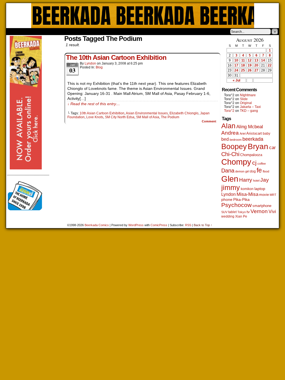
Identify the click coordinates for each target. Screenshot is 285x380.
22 (270, 65)
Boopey (234, 146)
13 (256, 60)
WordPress (136, 225)
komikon (247, 189)
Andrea (230, 133)
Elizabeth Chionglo (183, 113)
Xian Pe (241, 216)
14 (263, 60)
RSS (188, 225)
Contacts (68, 31)
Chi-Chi (230, 154)
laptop (259, 189)
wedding (227, 216)
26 (250, 70)
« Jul (236, 80)
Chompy (236, 161)
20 (256, 65)
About (30, 31)
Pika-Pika (241, 199)
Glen (229, 178)
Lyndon (90, 63)
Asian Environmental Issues (147, 113)
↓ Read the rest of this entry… (93, 104)
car (272, 147)
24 (236, 70)
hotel (256, 180)
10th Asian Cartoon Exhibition (102, 113)
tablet (232, 212)
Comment (209, 121)
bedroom (236, 139)
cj (254, 162)
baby (266, 133)
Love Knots (94, 117)
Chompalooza (251, 155)
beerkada (252, 139)
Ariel (242, 133)
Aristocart (254, 133)
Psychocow (236, 205)
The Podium (170, 117)
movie (264, 195)
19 (250, 65)
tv (248, 212)
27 (256, 70)
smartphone (261, 206)
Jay (264, 180)
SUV (224, 212)
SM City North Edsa (119, 117)
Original (246, 103)
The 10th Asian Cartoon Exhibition (116, 57)
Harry (245, 180)
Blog (99, 67)
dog (253, 171)
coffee (261, 163)
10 (236, 60)
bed (225, 139)
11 (243, 60)
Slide (244, 99)
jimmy (230, 187)
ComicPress (159, 225)
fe (259, 170)
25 (243, 70)
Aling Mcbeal (249, 126)
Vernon (259, 211)
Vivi (272, 211)
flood (266, 171)
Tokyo (241, 212)
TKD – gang (249, 111)
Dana (227, 170)
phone (226, 199)
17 (236, 65)
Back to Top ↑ (203, 225)
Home (14, 31)
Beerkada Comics (142, 15)
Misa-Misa (247, 194)
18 (243, 65)
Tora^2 (229, 111)
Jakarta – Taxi (250, 107)
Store (47, 31)
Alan (228, 126)
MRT (273, 194)
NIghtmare (248, 95)
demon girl (242, 171)
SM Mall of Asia (147, 117)
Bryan (258, 146)
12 (250, 60)
